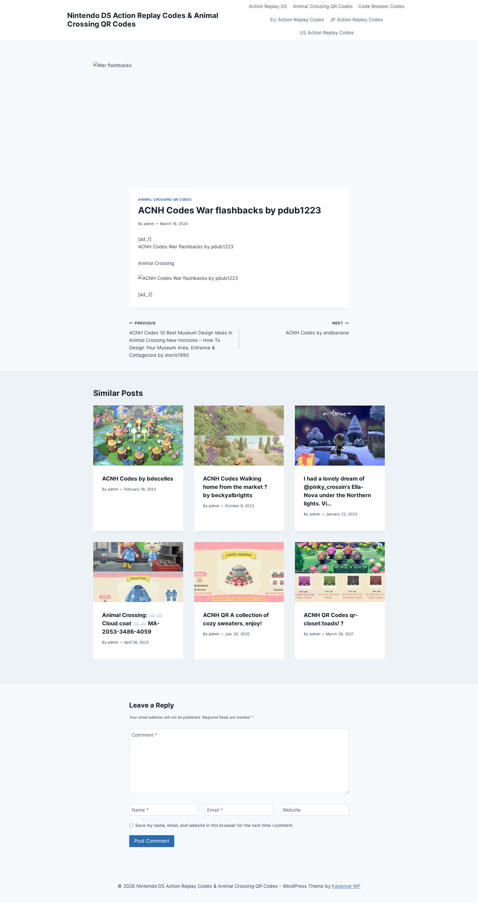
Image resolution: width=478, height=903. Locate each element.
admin (149, 223)
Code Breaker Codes (381, 6)
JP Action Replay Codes (356, 19)
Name (140, 810)
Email (215, 810)
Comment (144, 735)
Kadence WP (346, 886)
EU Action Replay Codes (297, 19)
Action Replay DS (268, 6)
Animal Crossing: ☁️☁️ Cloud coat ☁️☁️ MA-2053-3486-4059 (132, 623)
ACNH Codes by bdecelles (137, 478)
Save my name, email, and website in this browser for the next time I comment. (214, 825)
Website (292, 810)
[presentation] (138, 435)
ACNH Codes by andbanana (317, 328)
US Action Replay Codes (327, 32)
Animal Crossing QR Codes (323, 6)
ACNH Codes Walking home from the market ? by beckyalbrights (235, 487)
